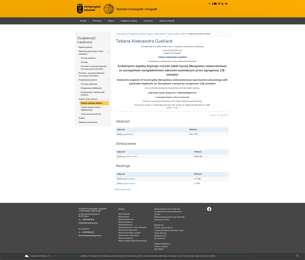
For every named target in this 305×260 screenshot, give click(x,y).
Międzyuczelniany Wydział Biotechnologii (132, 241)
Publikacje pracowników (88, 122)
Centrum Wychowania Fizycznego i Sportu (169, 230)
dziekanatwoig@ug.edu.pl (88, 223)
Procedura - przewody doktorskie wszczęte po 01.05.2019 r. (91, 74)
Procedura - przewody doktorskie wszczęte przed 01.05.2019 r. (94, 67)
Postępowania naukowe (88, 80)
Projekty (82, 118)
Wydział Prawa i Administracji (128, 235)
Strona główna (122, 34)
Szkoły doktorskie (160, 233)
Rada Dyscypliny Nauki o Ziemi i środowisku (91, 52)
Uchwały (84, 62)
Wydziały (121, 209)
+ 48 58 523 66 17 (88, 232)
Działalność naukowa (137, 34)
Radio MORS (158, 249)
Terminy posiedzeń (88, 58)
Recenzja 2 (131, 183)
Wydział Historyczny (125, 225)
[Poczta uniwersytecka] (215, 3)
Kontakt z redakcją (160, 246)
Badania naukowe (85, 47)
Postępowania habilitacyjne (91, 88)
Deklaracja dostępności (162, 244)
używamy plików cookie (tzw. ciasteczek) (65, 256)
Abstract (129, 134)
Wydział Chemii (123, 217)
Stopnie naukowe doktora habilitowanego (91, 108)
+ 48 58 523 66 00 (88, 219)
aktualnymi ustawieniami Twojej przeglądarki (233, 256)
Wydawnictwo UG (160, 236)
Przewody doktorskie (89, 84)
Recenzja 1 (131, 179)
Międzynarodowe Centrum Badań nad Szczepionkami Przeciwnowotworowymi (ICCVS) (168, 211)
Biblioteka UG (159, 225)
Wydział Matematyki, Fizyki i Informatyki (132, 227)
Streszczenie (132, 156)
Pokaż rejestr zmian (122, 189)
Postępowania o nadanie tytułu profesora (92, 93)
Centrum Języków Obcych (163, 228)
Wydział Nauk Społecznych (127, 230)
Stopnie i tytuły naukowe (88, 99)
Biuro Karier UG (159, 238)
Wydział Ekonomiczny (126, 219)
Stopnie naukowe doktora (91, 103)
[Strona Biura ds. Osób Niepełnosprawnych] (222, 3)
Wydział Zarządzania (125, 238)
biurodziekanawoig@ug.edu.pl (90, 235)
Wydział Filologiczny (125, 222)
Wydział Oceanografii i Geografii (137, 9)
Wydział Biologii (123, 214)
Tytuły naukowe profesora (91, 114)
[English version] (226, 3)
